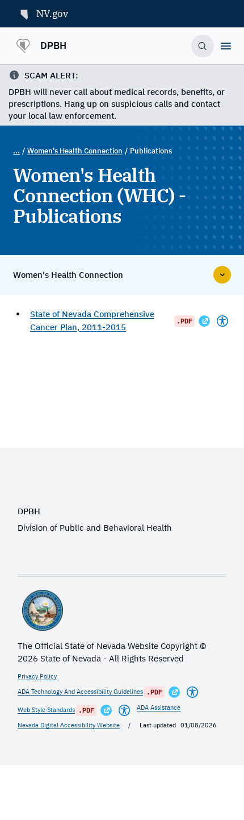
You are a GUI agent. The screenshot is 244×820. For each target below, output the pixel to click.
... (16, 151)
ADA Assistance (158, 707)
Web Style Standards (46, 710)
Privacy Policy (37, 676)
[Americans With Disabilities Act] (222, 321)
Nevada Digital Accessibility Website (69, 725)
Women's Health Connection (75, 151)
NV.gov (52, 13)
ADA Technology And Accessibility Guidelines (80, 692)
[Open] (226, 46)
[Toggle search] (202, 46)
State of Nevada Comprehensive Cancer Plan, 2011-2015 (92, 320)
